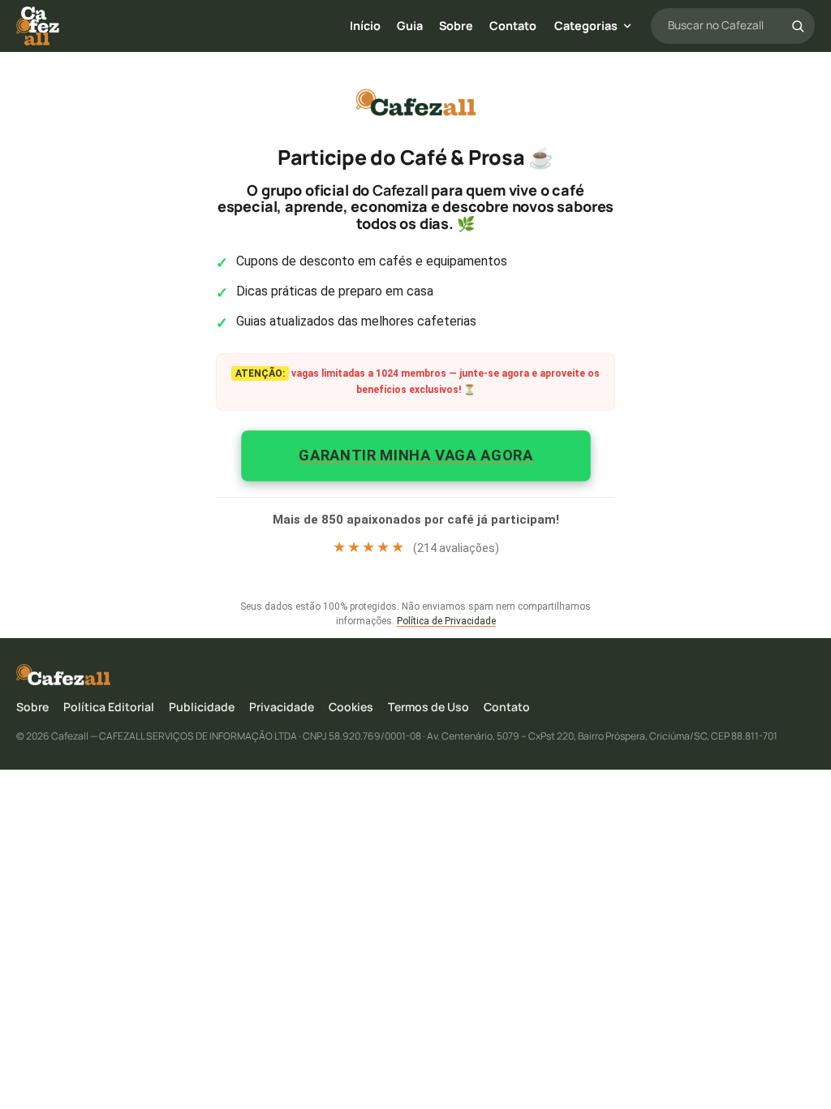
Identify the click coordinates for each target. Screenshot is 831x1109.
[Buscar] (797, 26)
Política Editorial (108, 706)
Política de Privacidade (446, 621)
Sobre (456, 25)
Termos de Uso (428, 706)
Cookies (351, 706)
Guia (410, 25)
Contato (512, 25)
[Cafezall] (37, 25)
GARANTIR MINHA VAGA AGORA (415, 455)
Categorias (586, 25)
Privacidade (281, 706)
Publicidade (202, 706)
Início (365, 25)
